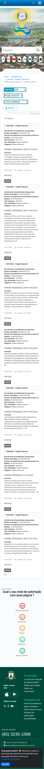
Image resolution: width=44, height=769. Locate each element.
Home (6, 77)
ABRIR (7, 181)
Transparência (16, 77)
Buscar (34, 113)
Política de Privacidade (29, 689)
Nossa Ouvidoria (31, 707)
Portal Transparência (32, 704)
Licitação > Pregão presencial (17, 79)
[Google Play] (15, 694)
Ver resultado (7, 589)
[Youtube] (13, 706)
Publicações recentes (33, 710)
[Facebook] (3, 59)
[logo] (22, 31)
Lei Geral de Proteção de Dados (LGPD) (33, 680)
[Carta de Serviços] (40, 59)
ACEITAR (5, 764)
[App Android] (24, 59)
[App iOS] (19, 59)
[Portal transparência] (30, 59)
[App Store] (7, 694)
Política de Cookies (32, 685)
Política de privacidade (10, 759)
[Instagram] (8, 59)
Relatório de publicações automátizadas (30, 716)
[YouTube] (13, 59)
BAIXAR (11, 108)
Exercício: (9, 89)
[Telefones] (35, 59)
